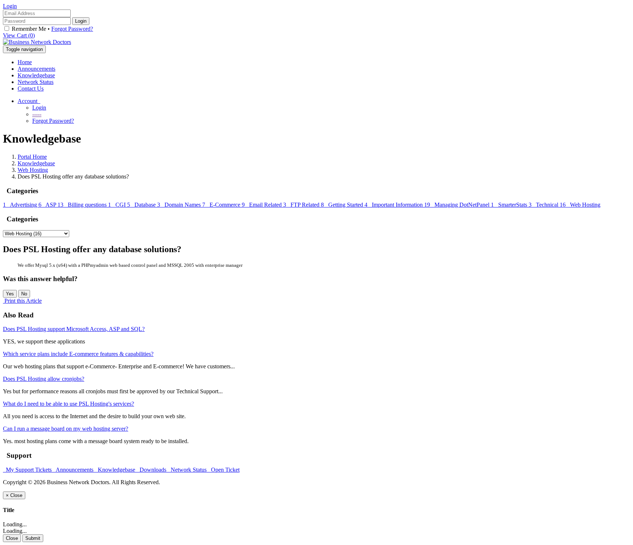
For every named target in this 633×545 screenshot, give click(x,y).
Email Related (262, 205)
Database (142, 205)
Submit (32, 538)
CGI (117, 205)
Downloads (152, 470)
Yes (10, 294)
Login (10, 6)
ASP (48, 205)
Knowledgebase (36, 75)
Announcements (36, 69)
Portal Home (32, 157)
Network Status (35, 82)
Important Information (394, 205)
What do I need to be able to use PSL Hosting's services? (68, 404)
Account (29, 101)
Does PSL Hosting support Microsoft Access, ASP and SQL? (74, 329)
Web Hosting (33, 170)
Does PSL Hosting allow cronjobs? (43, 379)
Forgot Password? (72, 29)
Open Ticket (224, 470)
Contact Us (31, 88)
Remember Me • (51, 29)
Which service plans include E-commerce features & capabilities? (78, 354)
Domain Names (179, 205)
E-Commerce (222, 205)
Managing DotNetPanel (457, 205)
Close (12, 538)
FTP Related (302, 205)
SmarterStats (510, 205)
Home (25, 62)
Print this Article (23, 301)
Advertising (20, 205)
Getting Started (342, 205)
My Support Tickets (28, 470)
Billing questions (83, 205)
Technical (544, 205)
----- (36, 114)
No (24, 294)
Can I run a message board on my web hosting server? (65, 429)
